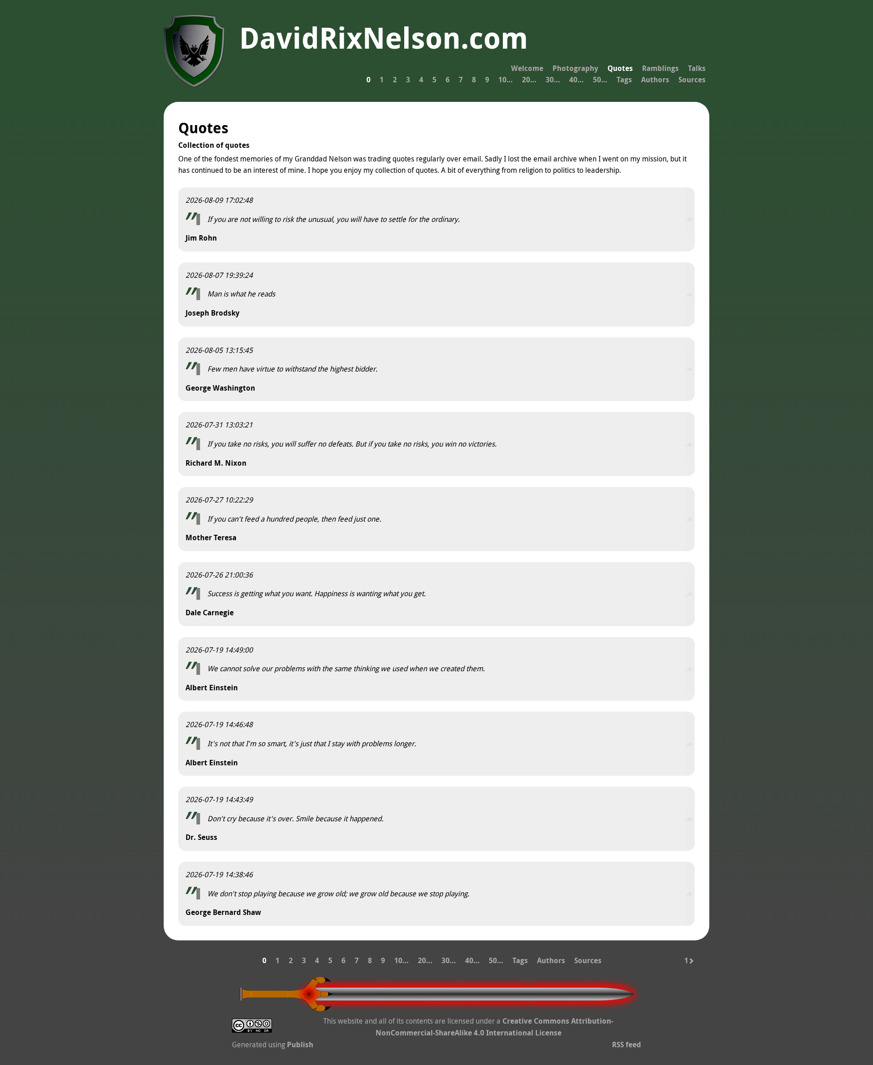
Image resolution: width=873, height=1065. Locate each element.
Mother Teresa (211, 537)
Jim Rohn (201, 238)
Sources (692, 80)
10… (505, 80)
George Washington (220, 388)
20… (529, 80)
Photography (575, 68)
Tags (624, 80)
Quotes (620, 68)
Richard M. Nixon (216, 463)
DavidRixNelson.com (383, 38)
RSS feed (626, 1045)
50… (600, 80)
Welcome (527, 68)
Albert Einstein (212, 688)
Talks (697, 68)
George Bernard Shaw (223, 912)
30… (553, 80)
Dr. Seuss (201, 837)
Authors (655, 80)
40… (576, 80)
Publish (300, 1045)
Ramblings (660, 68)
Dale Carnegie (210, 613)
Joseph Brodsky (213, 313)
